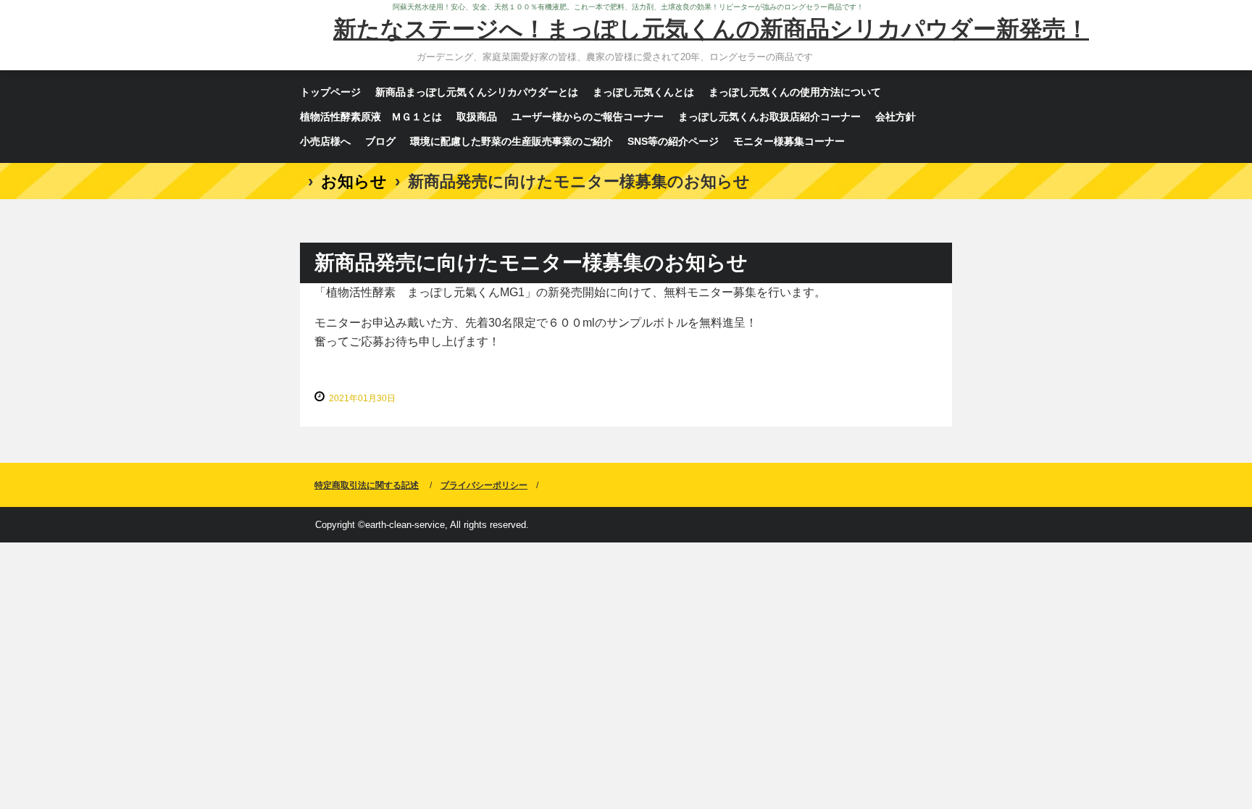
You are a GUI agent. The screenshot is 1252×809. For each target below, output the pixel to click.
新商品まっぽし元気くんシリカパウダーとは (476, 92)
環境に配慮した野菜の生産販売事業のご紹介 (511, 141)
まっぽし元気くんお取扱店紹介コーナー (769, 116)
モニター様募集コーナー (789, 141)
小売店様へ (325, 141)
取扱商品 (476, 116)
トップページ (330, 92)
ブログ (380, 141)
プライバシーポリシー (484, 485)
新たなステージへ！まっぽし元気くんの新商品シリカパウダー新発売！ (711, 29)
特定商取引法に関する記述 (366, 485)
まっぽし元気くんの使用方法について (795, 92)
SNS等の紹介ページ (673, 141)
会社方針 (895, 116)
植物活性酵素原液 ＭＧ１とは (371, 116)
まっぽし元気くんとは (643, 92)
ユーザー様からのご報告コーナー (588, 116)
